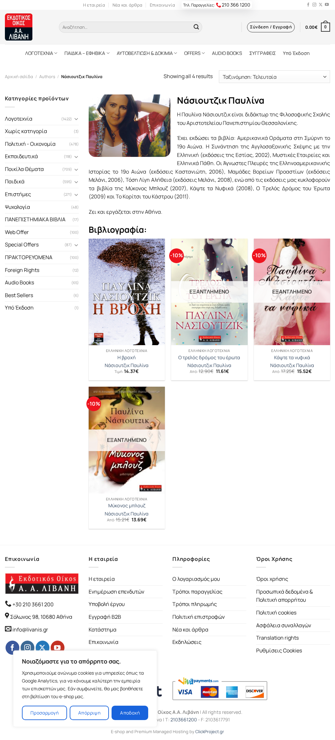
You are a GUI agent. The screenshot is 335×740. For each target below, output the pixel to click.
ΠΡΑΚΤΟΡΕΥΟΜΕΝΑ (28, 257)
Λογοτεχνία (18, 118)
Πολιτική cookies (276, 612)
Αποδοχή (130, 713)
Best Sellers (19, 295)
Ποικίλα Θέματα (24, 169)
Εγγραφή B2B (105, 616)
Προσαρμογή (44, 713)
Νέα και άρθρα (127, 5)
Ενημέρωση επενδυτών (116, 591)
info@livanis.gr (30, 629)
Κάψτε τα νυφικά (292, 358)
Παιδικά (15, 181)
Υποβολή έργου (107, 604)
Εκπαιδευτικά (21, 156)
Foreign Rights (22, 270)
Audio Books (19, 282)
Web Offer (17, 232)
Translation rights (277, 637)
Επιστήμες (18, 194)
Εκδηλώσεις (187, 642)
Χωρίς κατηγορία (26, 131)
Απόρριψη (89, 713)
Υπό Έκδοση (296, 53)
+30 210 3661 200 (32, 604)
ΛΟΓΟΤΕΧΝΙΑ (39, 53)
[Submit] (196, 27)
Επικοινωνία (162, 5)
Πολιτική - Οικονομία (30, 143)
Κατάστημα (102, 629)
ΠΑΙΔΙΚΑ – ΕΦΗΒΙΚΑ (84, 53)
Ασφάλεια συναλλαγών (283, 625)
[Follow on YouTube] (327, 5)
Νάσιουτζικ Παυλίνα (127, 365)
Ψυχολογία (17, 206)
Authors (47, 76)
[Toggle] (76, 119)
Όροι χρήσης (272, 578)
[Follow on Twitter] (321, 5)
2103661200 (183, 719)
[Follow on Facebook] (308, 5)
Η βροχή (126, 358)
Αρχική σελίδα (19, 76)
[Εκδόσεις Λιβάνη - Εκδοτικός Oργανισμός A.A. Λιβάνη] (27, 27)
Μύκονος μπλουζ (126, 506)
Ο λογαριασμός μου (196, 578)
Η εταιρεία (94, 5)
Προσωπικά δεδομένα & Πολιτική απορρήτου (284, 596)
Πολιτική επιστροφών (198, 616)
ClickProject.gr (209, 731)
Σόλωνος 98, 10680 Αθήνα (41, 616)
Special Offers (22, 244)
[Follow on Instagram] (314, 5)
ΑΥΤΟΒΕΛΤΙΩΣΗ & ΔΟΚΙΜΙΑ (145, 53)
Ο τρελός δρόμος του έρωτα (209, 358)
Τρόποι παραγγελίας (197, 591)
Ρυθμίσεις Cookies (279, 650)
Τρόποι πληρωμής (194, 604)
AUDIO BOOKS (227, 53)
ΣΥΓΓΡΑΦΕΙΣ (262, 53)
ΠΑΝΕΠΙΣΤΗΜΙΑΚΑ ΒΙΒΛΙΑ (35, 219)
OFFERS (192, 53)
